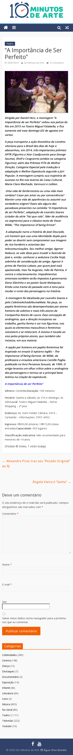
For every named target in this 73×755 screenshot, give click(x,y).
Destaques (8, 671)
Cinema (6, 660)
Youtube (7, 726)
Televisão (7, 720)
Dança (6, 666)
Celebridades (9, 655)
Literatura (7, 693)
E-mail (7, 584)
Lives (5, 698)
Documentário (10, 677)
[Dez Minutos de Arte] (36, 4)
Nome (7, 564)
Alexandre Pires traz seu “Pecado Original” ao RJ (36, 463)
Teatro (10, 43)
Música (6, 704)
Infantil (6, 687)
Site (4, 601)
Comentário (10, 513)
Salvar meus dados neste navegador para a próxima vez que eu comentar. (34, 620)
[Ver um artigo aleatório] (67, 27)
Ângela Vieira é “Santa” (52, 482)
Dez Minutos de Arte (34, 62)
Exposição (8, 682)
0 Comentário (56, 62)
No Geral (7, 709)
